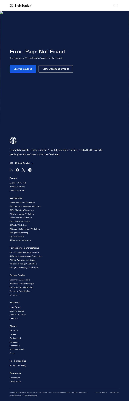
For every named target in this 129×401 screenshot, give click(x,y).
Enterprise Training (18, 365)
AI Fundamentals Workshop (22, 202)
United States (22, 163)
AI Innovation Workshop (20, 240)
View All (14, 295)
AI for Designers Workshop (22, 214)
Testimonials (15, 381)
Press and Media (17, 349)
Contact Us (15, 345)
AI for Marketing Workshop (22, 210)
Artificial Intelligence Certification (24, 252)
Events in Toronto (17, 190)
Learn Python (15, 307)
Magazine (14, 342)
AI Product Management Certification (26, 256)
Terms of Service (101, 392)
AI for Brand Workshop (20, 221)
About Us (14, 330)
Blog (12, 353)
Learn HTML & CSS (18, 314)
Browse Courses (23, 68)
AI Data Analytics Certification (23, 260)
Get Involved (15, 338)
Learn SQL (14, 318)
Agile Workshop (17, 236)
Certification (15, 378)
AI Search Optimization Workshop (25, 229)
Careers (13, 334)
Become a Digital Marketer (21, 287)
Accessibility (114, 392)
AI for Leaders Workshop (21, 217)
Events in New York (18, 183)
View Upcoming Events (55, 68)
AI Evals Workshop (18, 225)
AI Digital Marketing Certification (24, 267)
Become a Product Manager (22, 283)
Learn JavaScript (17, 311)
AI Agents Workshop (19, 232)
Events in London (17, 186)
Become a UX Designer (20, 280)
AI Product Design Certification (23, 264)
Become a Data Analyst (20, 291)
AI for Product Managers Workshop (25, 206)
